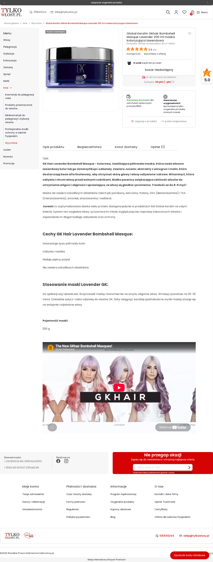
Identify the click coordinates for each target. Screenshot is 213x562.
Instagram (66, 464)
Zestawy (8, 67)
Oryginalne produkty (122, 502)
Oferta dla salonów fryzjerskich (172, 517)
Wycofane (11, 143)
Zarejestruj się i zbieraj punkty (24, 461)
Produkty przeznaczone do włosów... (18, 106)
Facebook (58, 464)
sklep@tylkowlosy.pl (66, 12)
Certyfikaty (161, 509)
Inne (5, 87)
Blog (112, 517)
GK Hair (142, 43)
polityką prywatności (184, 472)
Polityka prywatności (78, 517)
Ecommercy (206, 553)
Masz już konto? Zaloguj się (22, 467)
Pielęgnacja (10, 46)
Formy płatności (75, 502)
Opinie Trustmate (165, 502)
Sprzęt (7, 74)
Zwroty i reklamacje (33, 502)
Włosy (6, 40)
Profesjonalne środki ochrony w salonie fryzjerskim (16, 132)
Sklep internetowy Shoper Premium (107, 559)
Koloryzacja (9, 60)
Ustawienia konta (32, 509)
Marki (6, 81)
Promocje (8, 163)
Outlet (7, 149)
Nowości (8, 156)
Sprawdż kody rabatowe (189, 555)
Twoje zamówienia (33, 494)
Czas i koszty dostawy (79, 494)
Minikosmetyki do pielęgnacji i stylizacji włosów (17, 119)
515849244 (40, 12)
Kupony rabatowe (120, 509)
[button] (202, 12)
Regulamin (72, 509)
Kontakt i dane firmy (166, 494)
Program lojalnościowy (123, 494)
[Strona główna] (11, 12)
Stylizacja (8, 53)
